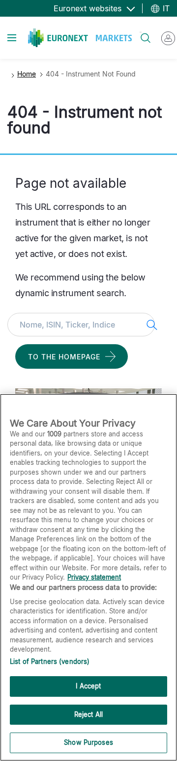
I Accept (88, 686)
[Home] (80, 37)
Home (26, 74)
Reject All (88, 714)
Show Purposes (88, 742)
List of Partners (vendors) (49, 661)
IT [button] (165, 8)
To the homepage (64, 357)
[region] (88, 577)
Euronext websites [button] (89, 8)
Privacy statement (94, 577)
